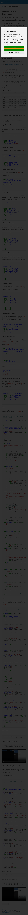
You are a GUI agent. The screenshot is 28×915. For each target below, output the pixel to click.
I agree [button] (14, 47)
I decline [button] (14, 49)
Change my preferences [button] (14, 52)
